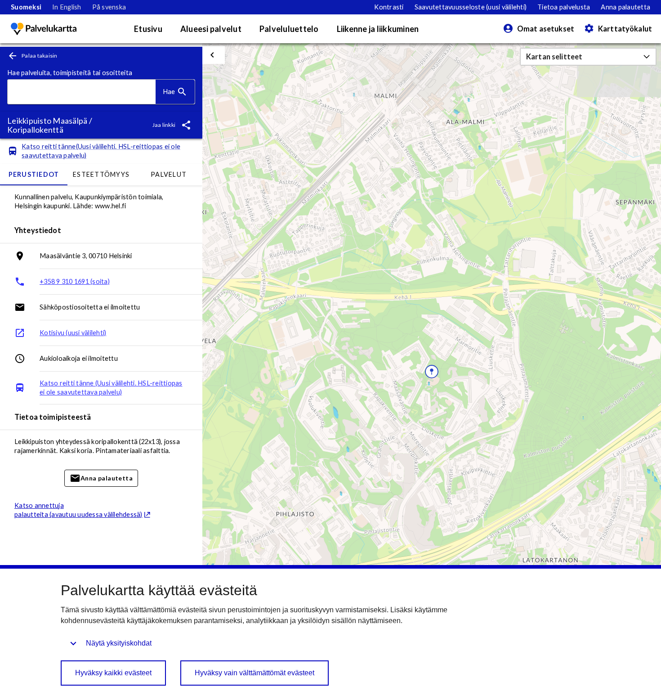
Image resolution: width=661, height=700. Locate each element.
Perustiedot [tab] (34, 174)
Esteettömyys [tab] (101, 174)
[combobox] (81, 92)
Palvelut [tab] (169, 174)
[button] (588, 57)
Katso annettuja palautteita (78, 510)
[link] (26, 7)
